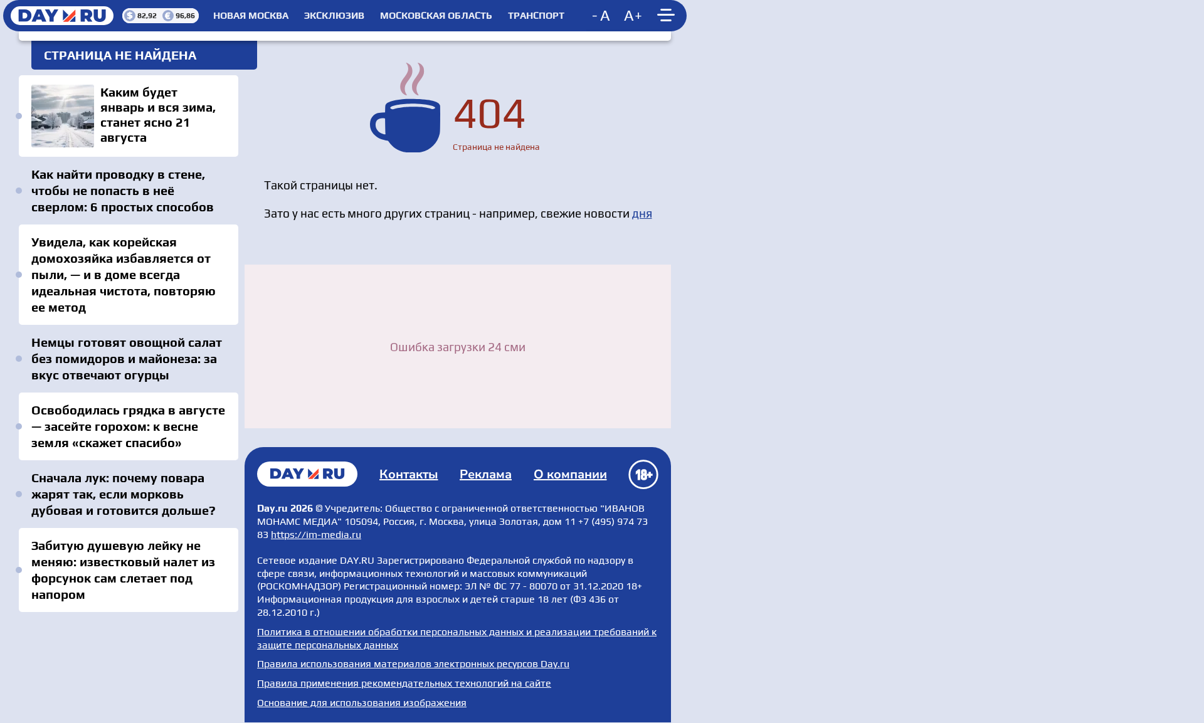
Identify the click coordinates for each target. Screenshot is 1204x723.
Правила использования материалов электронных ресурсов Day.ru (413, 664)
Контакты (408, 474)
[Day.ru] (62, 15)
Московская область (436, 16)
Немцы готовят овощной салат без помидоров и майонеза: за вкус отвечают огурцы (126, 358)
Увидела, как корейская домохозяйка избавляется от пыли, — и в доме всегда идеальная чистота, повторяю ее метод (123, 274)
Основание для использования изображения (362, 703)
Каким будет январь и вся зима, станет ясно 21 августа (128, 116)
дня (642, 213)
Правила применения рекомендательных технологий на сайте (404, 683)
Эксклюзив (334, 16)
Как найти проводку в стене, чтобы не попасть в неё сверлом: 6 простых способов (122, 190)
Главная (307, 474)
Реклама (486, 474)
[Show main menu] (668, 15)
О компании (570, 474)
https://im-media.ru (316, 535)
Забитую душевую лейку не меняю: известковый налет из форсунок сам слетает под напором (123, 569)
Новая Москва (250, 16)
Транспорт (536, 16)
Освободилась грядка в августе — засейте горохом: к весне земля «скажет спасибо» (128, 426)
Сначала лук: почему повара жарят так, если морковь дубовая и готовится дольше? (123, 493)
